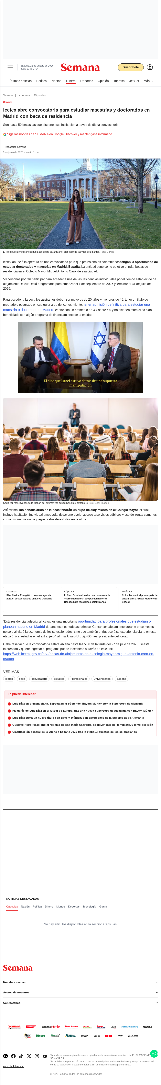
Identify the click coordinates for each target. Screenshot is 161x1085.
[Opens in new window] (13, 1056)
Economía (23, 95)
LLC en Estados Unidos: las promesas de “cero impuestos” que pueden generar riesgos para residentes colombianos (87, 599)
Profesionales (78, 678)
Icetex (9, 678)
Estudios (59, 678)
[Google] (5, 1056)
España (121, 678)
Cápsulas (40, 95)
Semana (8, 95)
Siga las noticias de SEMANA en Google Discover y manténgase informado (59, 134)
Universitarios (102, 678)
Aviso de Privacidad (18, 1066)
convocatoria (39, 678)
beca (22, 678)
